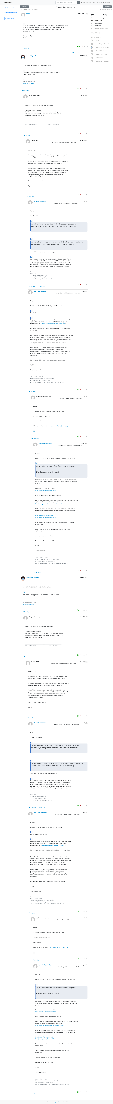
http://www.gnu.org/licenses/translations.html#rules (50, 504)
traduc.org (8, 3)
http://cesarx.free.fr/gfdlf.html (44, 515)
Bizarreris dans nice (106, 9)
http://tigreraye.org (28, 83)
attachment (42, 286)
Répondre (26, 48)
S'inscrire (107, 2)
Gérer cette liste (86, 2)
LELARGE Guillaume (40, 201)
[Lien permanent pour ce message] (87, 46)
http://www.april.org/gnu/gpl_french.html (53, 323)
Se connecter (98, 2)
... (24, 23)
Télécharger (10, 18)
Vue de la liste (10, 7)
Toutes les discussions (10, 12)
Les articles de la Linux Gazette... (29, 9)
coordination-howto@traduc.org (59, 426)
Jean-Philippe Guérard (33, 56)
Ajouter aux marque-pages (100, 28)
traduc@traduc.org (96, 20)
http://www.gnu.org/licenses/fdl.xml (45, 490)
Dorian (28, 13)
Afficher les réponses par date (79, 53)
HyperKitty (57, 1102)
